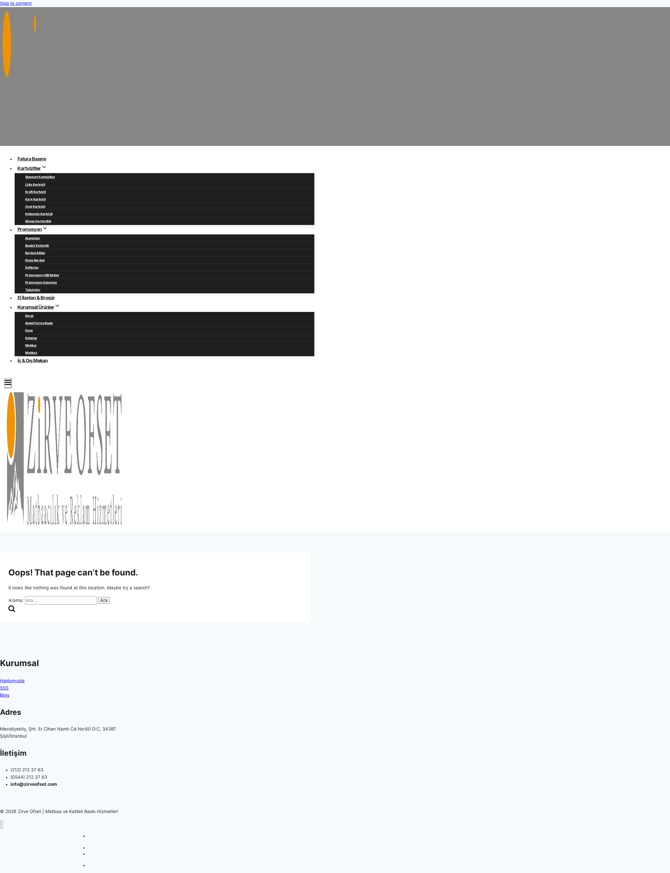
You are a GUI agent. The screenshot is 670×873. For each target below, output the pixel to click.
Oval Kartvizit (35, 206)
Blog (4, 695)
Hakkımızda (12, 680)
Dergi (29, 316)
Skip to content (16, 3)
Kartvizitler (96, 847)
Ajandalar (32, 238)
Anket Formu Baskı (39, 323)
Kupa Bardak (34, 260)
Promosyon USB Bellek (42, 275)
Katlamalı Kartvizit (39, 214)
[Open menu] (8, 383)
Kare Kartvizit (35, 199)
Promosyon (97, 865)
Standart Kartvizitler (40, 177)
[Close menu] (1, 824)
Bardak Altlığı (35, 253)
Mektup (30, 345)
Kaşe (29, 330)
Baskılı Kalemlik (37, 246)
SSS (4, 688)
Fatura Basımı (32, 159)
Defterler (32, 268)
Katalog (31, 338)
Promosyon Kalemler (41, 282)
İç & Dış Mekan (33, 360)
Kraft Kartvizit (35, 192)
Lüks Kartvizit (35, 184)
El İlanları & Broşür (36, 297)
